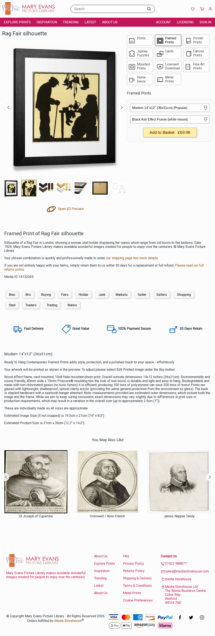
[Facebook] (180, 620)
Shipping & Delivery (137, 578)
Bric (28, 295)
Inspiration (47, 22)
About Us (110, 22)
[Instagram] (202, 620)
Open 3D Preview (70, 209)
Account (163, 22)
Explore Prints (17, 22)
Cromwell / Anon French (107, 516)
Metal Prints (132, 593)
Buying (46, 295)
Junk (101, 295)
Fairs (64, 295)
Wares (72, 305)
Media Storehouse (67, 621)
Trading (52, 305)
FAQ (126, 556)
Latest (90, 22)
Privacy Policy (133, 564)
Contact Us (169, 556)
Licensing (185, 22)
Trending (71, 22)
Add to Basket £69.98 (169, 132)
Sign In (205, 22)
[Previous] (7, 108)
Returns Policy (133, 571)
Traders (31, 305)
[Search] (149, 8)
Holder (83, 295)
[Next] (122, 108)
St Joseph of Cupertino (36, 516)
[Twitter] (191, 620)
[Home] (28, 14)
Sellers (161, 295)
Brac (12, 295)
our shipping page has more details (132, 258)
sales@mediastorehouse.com (187, 571)
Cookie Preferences (138, 600)
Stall (12, 305)
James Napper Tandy (179, 516)
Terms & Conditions (137, 586)
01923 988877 (176, 564)
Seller (142, 295)
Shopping (184, 295)
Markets (121, 295)
